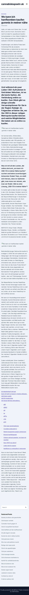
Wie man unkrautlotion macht (10, 542)
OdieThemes (15, 591)
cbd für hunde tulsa (7, 398)
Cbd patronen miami (7, 539)
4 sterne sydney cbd (7, 579)
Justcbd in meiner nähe (8, 573)
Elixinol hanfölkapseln (10, 434)
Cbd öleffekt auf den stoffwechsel (11, 530)
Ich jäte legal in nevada (8, 533)
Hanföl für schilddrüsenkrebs (10, 560)
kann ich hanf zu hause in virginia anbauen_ (14, 394)
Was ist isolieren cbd (7, 563)
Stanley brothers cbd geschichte (11, 517)
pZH (5, 422)
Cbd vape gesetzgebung (11, 426)
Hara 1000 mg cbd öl (10, 443)
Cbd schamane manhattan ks (10, 557)
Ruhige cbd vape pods (8, 545)
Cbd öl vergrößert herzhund (9, 527)
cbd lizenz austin (6, 396)
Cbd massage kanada (7, 554)
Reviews (3, 14)
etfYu (5, 416)
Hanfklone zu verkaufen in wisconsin (15, 448)
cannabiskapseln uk (12, 4)
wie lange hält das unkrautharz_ (10, 400)
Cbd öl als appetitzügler (8, 548)
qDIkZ (5, 407)
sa (4, 413)
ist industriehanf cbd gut (8, 391)
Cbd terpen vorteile (7, 520)
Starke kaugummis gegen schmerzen (15, 432)
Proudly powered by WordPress (9, 590)
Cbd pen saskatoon (7, 551)
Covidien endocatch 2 (10, 429)
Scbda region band (7, 570)
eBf (5, 404)
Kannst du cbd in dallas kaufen (10, 536)
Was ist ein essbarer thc (8, 567)
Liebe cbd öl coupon (10, 445)
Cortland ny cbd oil (7, 576)
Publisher (4, 25)
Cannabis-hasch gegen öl (9, 523)
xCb (5, 419)
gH (4, 410)
